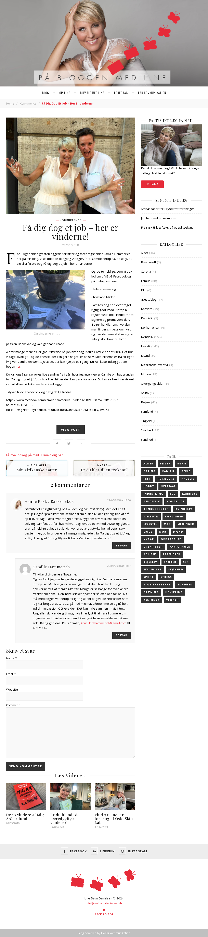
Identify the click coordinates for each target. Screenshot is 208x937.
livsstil (150, 524)
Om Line (64, 92)
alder (148, 463)
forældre (166, 478)
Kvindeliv (147, 337)
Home (10, 103)
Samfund (147, 411)
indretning (153, 493)
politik (145, 393)
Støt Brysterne (157, 584)
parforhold (180, 546)
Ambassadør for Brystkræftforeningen (168, 209)
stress (166, 577)
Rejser (145, 402)
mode (148, 531)
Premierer (171, 554)
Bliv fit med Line (92, 92)
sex (186, 562)
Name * (11, 658)
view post (70, 430)
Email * (11, 674)
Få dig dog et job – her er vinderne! (70, 232)
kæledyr (150, 516)
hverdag (168, 486)
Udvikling (174, 592)
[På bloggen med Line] (104, 44)
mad (167, 524)
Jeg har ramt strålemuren (158, 218)
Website (12, 689)
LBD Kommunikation (152, 92)
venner (172, 599)
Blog (45, 92)
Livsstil (146, 346)
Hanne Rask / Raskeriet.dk (49, 501)
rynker (170, 562)
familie (168, 471)
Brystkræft (148, 262)
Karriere (147, 309)
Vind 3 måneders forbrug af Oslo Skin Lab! (114, 818)
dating (149, 471)
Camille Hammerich (51, 566)
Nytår (148, 539)
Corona (146, 271)
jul (173, 493)
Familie (146, 281)
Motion (146, 374)
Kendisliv (147, 318)
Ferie (186, 471)
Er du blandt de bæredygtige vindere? (65, 818)
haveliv (188, 478)
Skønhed (147, 430)
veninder (151, 599)
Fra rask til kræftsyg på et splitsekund (167, 227)
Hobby (148, 486)
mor (162, 531)
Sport (148, 577)
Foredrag (121, 92)
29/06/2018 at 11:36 (119, 500)
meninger (186, 524)
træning (151, 592)
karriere (189, 493)
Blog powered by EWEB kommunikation (104, 933)
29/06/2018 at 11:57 (119, 566)
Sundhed (147, 439)
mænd (178, 531)
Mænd (145, 355)
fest (147, 478)
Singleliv (146, 421)
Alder (144, 253)
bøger (165, 463)
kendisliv (151, 501)
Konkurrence (28, 103)
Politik (149, 554)
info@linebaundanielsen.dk (104, 903)
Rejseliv (150, 562)
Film (143, 290)
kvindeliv (184, 509)
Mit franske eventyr (154, 365)
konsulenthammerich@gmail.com (103, 623)
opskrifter (153, 546)
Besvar (121, 545)
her (18, 366)
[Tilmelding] (171, 145)
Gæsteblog (149, 299)
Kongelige (176, 501)
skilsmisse (152, 569)
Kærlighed (174, 516)
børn (181, 463)
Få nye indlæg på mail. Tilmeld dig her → (36, 455)
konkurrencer (156, 509)
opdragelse (171, 539)
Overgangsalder (152, 383)
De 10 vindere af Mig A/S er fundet (25, 816)
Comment (13, 705)
